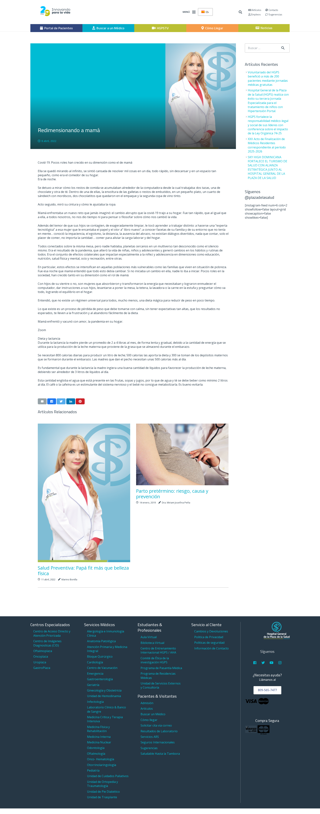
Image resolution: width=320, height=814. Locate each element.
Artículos (256, 10)
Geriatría (93, 685)
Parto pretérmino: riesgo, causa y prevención (172, 494)
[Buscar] (240, 12)
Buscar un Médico (153, 714)
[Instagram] (280, 663)
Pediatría (93, 770)
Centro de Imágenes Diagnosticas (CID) (47, 643)
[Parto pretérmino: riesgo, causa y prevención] (182, 454)
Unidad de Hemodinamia (104, 696)
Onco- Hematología (100, 759)
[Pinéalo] (80, 401)
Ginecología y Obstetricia (104, 690)
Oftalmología (96, 754)
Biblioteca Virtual (152, 643)
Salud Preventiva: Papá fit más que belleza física (83, 571)
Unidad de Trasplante (102, 797)
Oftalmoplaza (42, 651)
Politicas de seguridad (209, 643)
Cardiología (95, 662)
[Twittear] (61, 401)
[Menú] (194, 12)
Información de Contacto (211, 648)
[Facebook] (255, 663)
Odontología (95, 748)
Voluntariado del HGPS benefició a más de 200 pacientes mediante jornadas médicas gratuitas (268, 78)
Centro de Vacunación (102, 668)
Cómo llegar (149, 720)
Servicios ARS (150, 737)
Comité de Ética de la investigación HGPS (155, 660)
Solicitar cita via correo (156, 725)
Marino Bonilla (69, 579)
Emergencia (95, 674)
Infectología (95, 702)
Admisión (147, 703)
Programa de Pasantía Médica (161, 668)
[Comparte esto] (51, 401)
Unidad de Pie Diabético (103, 792)
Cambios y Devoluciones (211, 631)
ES (207, 12)
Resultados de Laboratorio (159, 731)
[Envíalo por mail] (42, 401)
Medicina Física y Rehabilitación (98, 729)
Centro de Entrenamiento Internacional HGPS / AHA (158, 650)
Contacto (273, 10)
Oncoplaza (40, 656)
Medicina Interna (99, 737)
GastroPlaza (41, 668)
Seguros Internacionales (158, 742)
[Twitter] (263, 663)
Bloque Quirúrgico (100, 656)
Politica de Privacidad (208, 637)
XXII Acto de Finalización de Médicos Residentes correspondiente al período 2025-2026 (267, 145)
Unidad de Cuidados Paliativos (108, 776)
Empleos (256, 14)
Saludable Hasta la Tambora (160, 754)
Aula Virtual (149, 637)
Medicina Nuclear (99, 742)
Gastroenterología (100, 679)
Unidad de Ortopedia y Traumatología (102, 784)
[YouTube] (271, 663)
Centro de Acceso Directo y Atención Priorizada (51, 633)
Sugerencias (275, 14)
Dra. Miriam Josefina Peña (176, 502)
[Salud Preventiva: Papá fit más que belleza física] (84, 493)
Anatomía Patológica (101, 641)
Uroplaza (39, 662)
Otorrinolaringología (101, 765)
